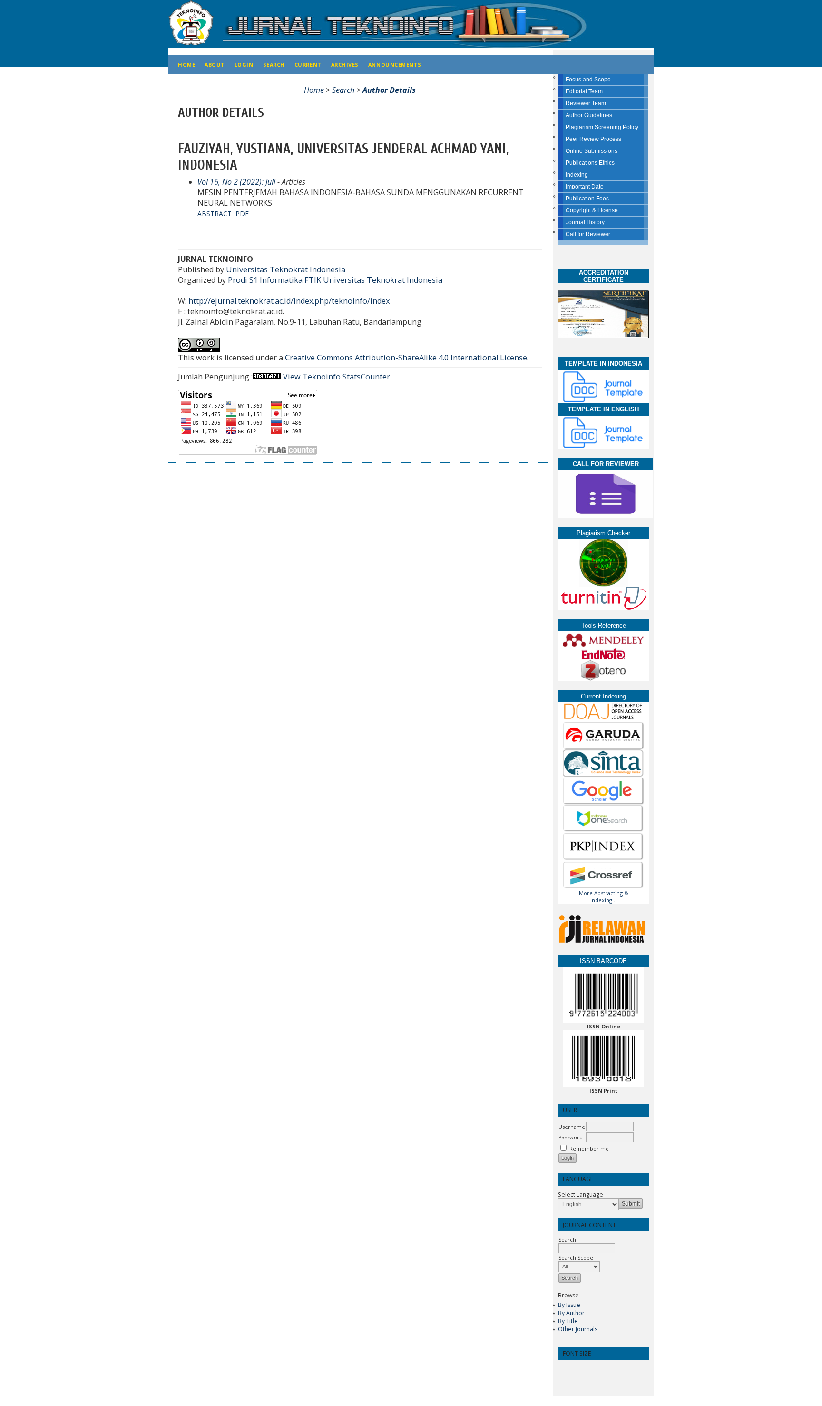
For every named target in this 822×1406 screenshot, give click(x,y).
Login (244, 64)
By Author (571, 1313)
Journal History (585, 222)
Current (308, 64)
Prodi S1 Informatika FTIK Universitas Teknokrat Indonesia (335, 280)
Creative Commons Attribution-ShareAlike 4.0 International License (406, 357)
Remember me (589, 1148)
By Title (568, 1321)
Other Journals (577, 1329)
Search (274, 64)
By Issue (569, 1305)
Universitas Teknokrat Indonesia (285, 269)
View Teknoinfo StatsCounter (336, 376)
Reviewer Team (586, 103)
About (215, 64)
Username (571, 1126)
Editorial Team (584, 91)
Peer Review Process (593, 139)
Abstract (214, 213)
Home (186, 64)
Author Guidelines (589, 115)
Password (570, 1137)
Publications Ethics (590, 163)
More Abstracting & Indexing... (603, 896)
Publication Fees (587, 198)
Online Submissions (591, 151)
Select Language (580, 1194)
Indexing (577, 174)
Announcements (394, 64)
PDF (242, 213)
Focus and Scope (588, 79)
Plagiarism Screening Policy (602, 127)
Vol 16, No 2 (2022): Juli (236, 182)
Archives (345, 64)
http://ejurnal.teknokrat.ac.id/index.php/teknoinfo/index (289, 301)
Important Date (585, 186)
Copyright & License (592, 210)
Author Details (389, 90)
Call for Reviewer (588, 234)
